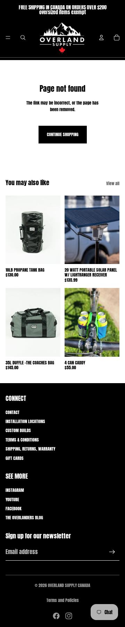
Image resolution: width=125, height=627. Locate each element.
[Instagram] (69, 616)
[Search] (23, 37)
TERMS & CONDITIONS (22, 440)
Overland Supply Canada (69, 585)
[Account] (101, 37)
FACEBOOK (14, 508)
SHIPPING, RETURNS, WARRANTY (30, 449)
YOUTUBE (12, 499)
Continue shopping (62, 134)
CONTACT (12, 412)
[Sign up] (112, 552)
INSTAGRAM (15, 490)
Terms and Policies (63, 600)
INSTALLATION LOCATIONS (25, 421)
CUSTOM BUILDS (18, 430)
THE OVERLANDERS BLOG (24, 517)
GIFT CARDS (15, 458)
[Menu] (8, 38)
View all (112, 183)
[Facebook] (56, 616)
